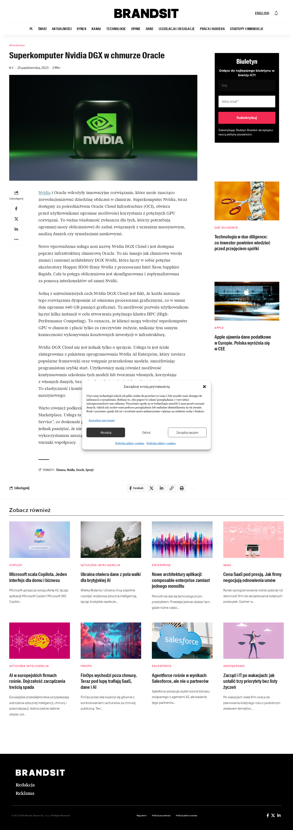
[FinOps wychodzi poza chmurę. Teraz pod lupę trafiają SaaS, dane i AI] (111, 640)
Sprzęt (90, 470)
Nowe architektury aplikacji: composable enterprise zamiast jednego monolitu (181, 580)
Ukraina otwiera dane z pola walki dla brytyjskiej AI (111, 577)
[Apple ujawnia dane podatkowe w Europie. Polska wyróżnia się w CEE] (246, 301)
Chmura (60, 470)
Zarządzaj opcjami (187, 432)
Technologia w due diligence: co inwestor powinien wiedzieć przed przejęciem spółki (242, 243)
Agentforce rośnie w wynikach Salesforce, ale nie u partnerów (180, 678)
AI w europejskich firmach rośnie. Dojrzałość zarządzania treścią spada (37, 681)
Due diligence (226, 227)
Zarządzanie (234, 666)
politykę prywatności (239, 134)
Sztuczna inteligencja (100, 565)
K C (11, 68)
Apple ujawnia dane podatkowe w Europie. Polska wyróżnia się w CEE (242, 343)
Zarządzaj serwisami (102, 420)
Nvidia (44, 192)
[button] (204, 387)
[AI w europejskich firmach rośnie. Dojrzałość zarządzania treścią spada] (39, 640)
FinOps (86, 666)
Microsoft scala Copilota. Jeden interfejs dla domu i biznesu (38, 577)
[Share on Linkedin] (16, 229)
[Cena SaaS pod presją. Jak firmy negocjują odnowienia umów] (253, 539)
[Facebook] (268, 815)
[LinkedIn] (279, 815)
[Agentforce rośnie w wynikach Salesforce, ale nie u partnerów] (182, 640)
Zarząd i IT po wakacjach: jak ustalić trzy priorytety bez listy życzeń (250, 681)
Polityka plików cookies (129, 443)
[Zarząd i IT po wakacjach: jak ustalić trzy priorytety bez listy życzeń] (253, 640)
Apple (219, 328)
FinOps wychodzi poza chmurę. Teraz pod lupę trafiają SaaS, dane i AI (109, 681)
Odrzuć (146, 432)
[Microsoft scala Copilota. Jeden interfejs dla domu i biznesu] (39, 539)
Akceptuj (105, 432)
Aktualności (17, 45)
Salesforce (162, 666)
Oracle (80, 470)
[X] (273, 815)
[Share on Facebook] (16, 208)
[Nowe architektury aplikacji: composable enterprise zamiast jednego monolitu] (182, 539)
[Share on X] (16, 219)
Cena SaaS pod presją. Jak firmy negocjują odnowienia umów (252, 577)
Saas (227, 565)
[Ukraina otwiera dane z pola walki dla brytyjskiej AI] (111, 539)
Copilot (15, 565)
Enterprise (161, 565)
